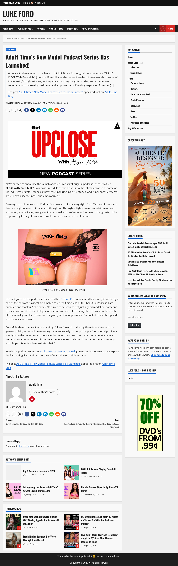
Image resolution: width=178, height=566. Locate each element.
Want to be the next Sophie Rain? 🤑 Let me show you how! (88, 556)
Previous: (24, 422)
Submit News (136, 73)
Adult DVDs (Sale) (90, 28)
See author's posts (44, 392)
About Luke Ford (135, 62)
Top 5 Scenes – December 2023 (13, 472)
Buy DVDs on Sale (135, 128)
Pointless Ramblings (139, 122)
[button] (8, 110)
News (132, 111)
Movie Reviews (56, 28)
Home (130, 57)
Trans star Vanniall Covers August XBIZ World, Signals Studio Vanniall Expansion (13, 522)
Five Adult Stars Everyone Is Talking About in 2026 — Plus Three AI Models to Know (71, 540)
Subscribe (134, 325)
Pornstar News (25, 28)
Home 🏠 (28, 2)
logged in (24, 446)
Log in (130, 377)
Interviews (72, 28)
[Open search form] (156, 28)
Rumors (41, 28)
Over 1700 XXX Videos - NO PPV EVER (63, 289)
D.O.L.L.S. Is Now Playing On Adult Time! (71, 472)
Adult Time (14, 102)
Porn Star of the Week (140, 94)
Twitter (133, 117)
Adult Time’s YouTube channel (57, 351)
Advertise (134, 67)
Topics (130, 78)
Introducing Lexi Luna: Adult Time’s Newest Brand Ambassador (13, 491)
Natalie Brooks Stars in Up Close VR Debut (71, 491)
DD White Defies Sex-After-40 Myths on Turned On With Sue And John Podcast (71, 522)
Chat (170, 28)
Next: (91, 424)
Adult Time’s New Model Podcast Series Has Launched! (51, 92)
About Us (40, 2)
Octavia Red (68, 299)
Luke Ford (18, 13)
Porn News (8, 28)
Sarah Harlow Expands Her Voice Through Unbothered (13, 540)
